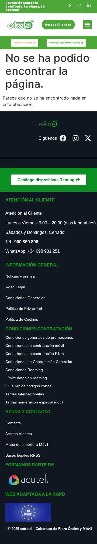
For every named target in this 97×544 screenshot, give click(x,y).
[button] (87, 24)
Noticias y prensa (20, 276)
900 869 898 (26, 242)
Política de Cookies (21, 319)
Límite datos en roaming (26, 378)
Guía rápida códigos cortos (28, 386)
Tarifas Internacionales (24, 394)
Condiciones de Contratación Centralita (38, 362)
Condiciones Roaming (24, 370)
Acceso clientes (18, 434)
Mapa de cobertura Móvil (26, 444)
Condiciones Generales (25, 298)
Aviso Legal (15, 287)
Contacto (13, 423)
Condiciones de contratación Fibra (34, 353)
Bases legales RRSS (22, 455)
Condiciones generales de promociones (39, 337)
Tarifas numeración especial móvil (34, 402)
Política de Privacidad (23, 308)
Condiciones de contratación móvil (34, 345)
